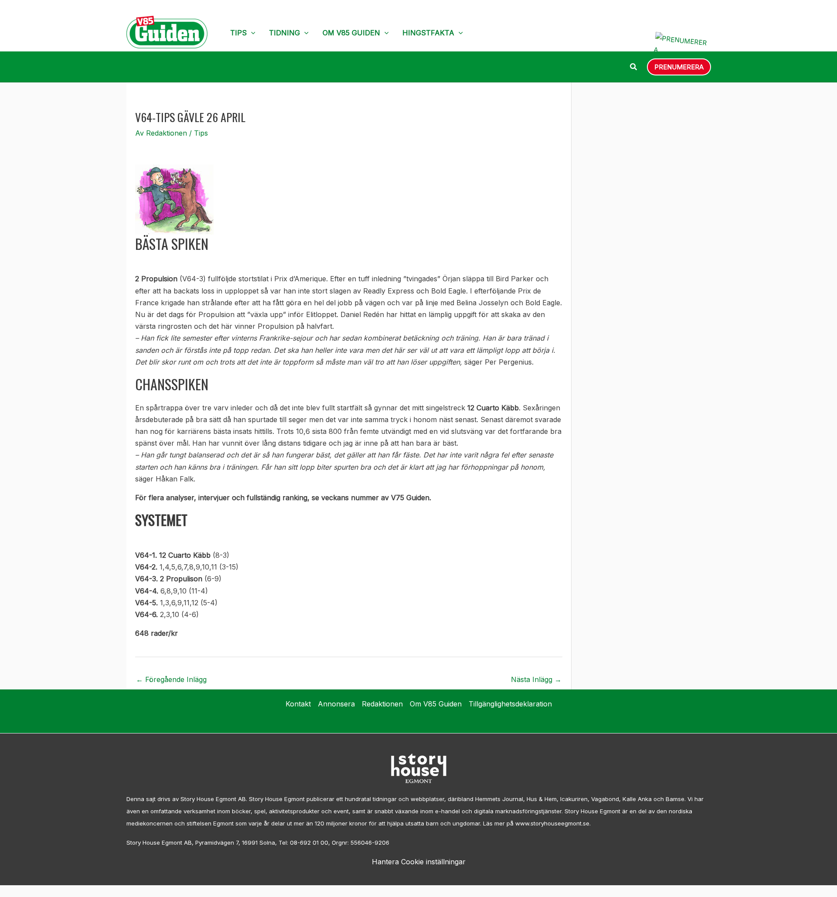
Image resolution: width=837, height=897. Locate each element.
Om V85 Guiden (351, 32)
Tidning (284, 32)
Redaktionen (382, 703)
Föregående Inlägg (171, 679)
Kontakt (298, 703)
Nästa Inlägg (536, 679)
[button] (251, 33)
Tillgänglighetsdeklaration (510, 703)
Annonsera (336, 703)
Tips (238, 32)
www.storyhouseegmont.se (552, 823)
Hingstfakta (428, 32)
